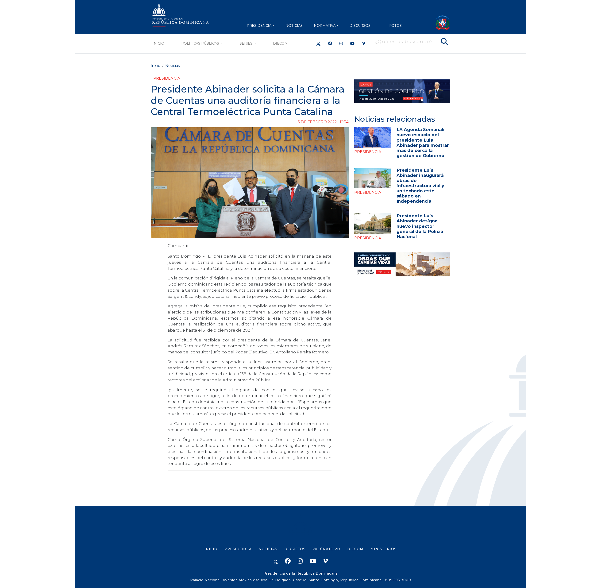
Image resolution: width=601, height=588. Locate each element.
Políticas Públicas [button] (200, 43)
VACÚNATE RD (326, 549)
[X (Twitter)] (318, 43)
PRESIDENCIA (259, 25)
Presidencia (166, 78)
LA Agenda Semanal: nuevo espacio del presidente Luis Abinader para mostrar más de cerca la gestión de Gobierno (423, 142)
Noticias (172, 65)
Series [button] (246, 43)
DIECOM (280, 43)
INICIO (210, 549)
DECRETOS (294, 549)
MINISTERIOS (383, 549)
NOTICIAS (294, 25)
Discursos (360, 25)
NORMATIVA (324, 25)
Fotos (395, 25)
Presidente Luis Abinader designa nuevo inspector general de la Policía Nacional (420, 226)
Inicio (158, 43)
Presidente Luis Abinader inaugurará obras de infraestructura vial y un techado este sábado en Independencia (420, 185)
